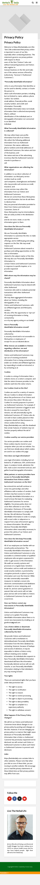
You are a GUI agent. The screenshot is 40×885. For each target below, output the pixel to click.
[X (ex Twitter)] (19, 798)
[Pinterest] (9, 798)
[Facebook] (14, 798)
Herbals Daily (28, 867)
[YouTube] (24, 798)
